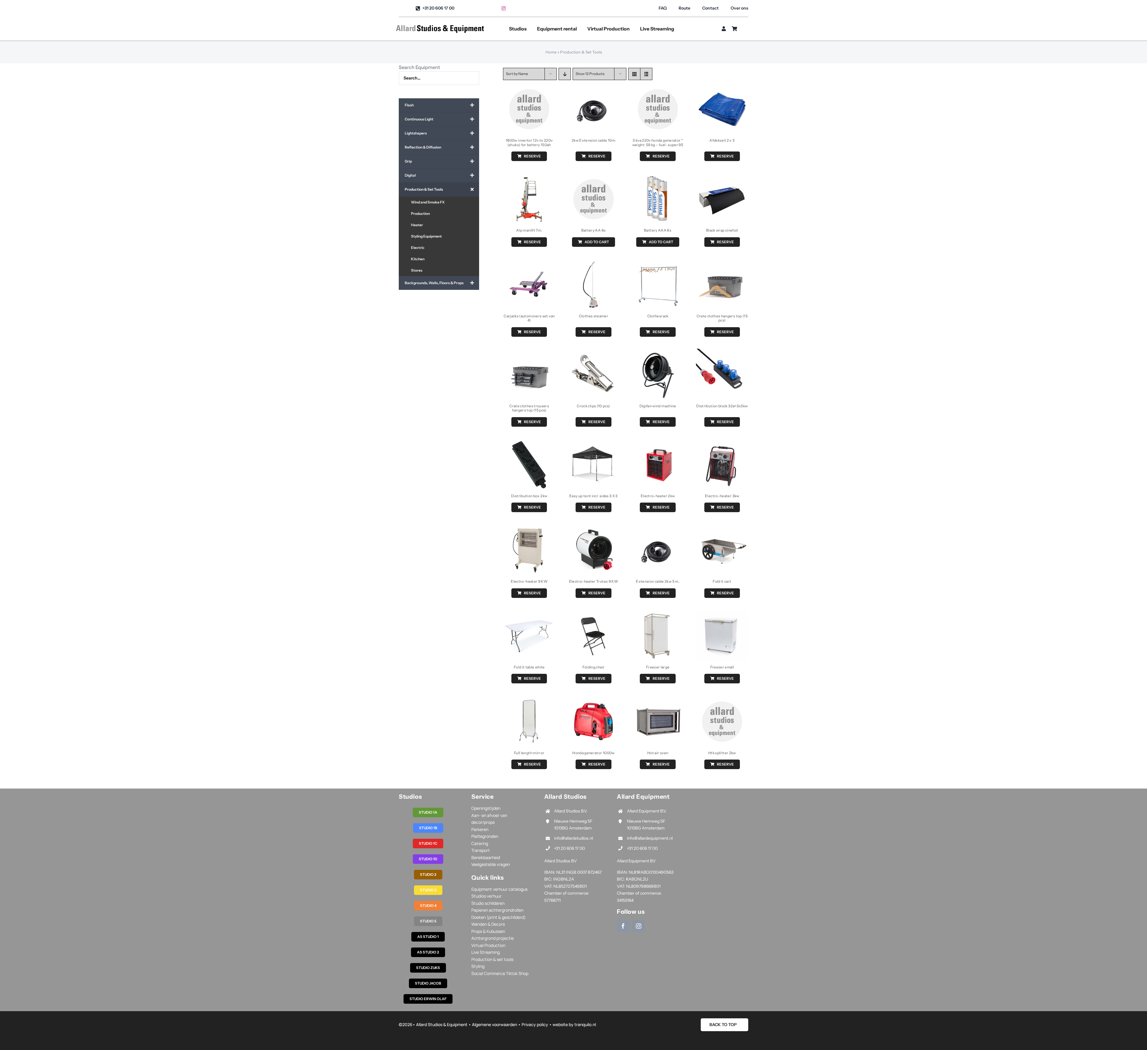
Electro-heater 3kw (722, 496)
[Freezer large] (658, 614)
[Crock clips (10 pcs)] (593, 353)
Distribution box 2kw (529, 496)
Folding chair (593, 667)
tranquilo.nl (585, 1024)
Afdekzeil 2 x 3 (721, 140)
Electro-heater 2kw (658, 496)
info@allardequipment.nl (650, 838)
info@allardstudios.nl (573, 838)
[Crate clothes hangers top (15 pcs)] (722, 263)
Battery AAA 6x (657, 230)
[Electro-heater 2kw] (658, 443)
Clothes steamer (593, 316)
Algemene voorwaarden (494, 1024)
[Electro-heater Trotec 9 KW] (593, 528)
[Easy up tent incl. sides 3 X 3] (593, 443)
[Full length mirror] (529, 699)
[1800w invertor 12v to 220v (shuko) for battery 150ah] (529, 87)
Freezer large (658, 667)
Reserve (532, 156)
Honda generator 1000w (593, 753)
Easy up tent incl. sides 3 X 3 (593, 496)
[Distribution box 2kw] (529, 443)
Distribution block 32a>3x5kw (722, 406)
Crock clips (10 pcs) (593, 406)
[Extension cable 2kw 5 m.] (658, 528)
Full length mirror (529, 753)
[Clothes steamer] (593, 263)
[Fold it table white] (529, 614)
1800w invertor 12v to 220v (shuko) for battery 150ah (529, 142)
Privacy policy (535, 1024)
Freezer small (722, 667)
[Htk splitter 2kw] (722, 699)
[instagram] (504, 8)
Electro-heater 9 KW (529, 581)
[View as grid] (634, 74)
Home (550, 52)
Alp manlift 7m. (529, 230)
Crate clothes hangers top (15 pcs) (722, 318)
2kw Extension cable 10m (593, 140)
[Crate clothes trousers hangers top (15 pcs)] (529, 353)
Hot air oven (657, 753)
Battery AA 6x (593, 230)
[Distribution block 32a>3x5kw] (722, 353)
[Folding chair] (593, 614)
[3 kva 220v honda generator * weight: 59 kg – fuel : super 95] (658, 87)
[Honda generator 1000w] (593, 699)
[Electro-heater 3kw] (722, 443)
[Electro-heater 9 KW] (529, 528)
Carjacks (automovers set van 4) (529, 318)
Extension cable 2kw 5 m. (658, 581)
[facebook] (623, 926)
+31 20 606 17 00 (569, 848)
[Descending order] (565, 74)
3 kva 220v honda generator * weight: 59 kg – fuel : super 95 (657, 142)
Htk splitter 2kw (722, 753)
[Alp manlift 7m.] (529, 177)
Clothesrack (657, 316)
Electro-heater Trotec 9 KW (593, 581)
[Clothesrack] (658, 263)
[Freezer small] (722, 614)
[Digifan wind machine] (658, 353)
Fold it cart (722, 581)
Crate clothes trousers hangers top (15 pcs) (529, 408)
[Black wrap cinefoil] (722, 177)
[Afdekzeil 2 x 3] (722, 87)
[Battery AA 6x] (593, 177)
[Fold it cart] (722, 528)
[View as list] (646, 74)
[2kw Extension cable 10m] (593, 87)
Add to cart (597, 242)
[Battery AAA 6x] (658, 177)
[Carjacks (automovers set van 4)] (529, 263)
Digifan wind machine (658, 406)
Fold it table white (529, 667)
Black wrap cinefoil (722, 230)
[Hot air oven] (658, 699)
